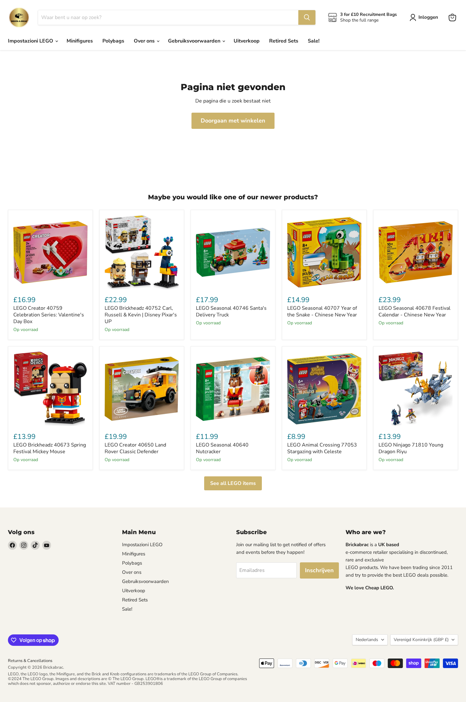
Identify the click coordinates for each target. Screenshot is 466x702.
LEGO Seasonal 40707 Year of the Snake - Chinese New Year (322, 311)
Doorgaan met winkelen (233, 120)
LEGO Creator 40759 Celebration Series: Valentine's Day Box (48, 315)
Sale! (314, 40)
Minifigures (80, 40)
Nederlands (367, 640)
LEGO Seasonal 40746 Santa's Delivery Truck (231, 311)
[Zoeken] (306, 17)
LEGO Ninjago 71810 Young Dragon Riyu (411, 448)
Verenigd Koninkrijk (421, 640)
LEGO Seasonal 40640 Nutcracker (222, 448)
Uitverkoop (247, 40)
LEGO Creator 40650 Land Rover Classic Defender (135, 448)
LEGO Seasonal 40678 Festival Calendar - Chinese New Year (414, 311)
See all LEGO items (233, 483)
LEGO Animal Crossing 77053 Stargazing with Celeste (322, 448)
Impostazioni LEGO (31, 40)
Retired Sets (283, 40)
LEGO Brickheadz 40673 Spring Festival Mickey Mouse (49, 448)
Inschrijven (319, 570)
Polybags (113, 40)
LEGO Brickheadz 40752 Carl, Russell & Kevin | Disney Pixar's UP (141, 315)
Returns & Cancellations (30, 661)
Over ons (145, 40)
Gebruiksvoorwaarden (195, 40)
